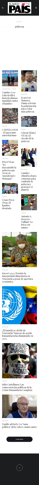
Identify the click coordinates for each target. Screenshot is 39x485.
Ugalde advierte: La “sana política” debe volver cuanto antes (19, 425)
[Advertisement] (19, 49)
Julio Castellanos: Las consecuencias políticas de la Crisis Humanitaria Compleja (17, 387)
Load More (19, 439)
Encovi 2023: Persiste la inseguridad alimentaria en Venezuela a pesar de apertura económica (17, 277)
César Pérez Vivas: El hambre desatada (8, 204)
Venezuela (5, 158)
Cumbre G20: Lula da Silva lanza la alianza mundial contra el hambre (10, 98)
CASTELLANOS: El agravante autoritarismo (10, 132)
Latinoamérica (6, 89)
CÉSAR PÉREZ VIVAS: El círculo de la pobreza (28, 137)
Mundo (14, 89)
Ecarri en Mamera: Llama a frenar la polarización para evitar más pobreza (28, 104)
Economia (24, 169)
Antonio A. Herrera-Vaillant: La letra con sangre (27, 222)
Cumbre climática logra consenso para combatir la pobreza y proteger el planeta (28, 181)
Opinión (4, 126)
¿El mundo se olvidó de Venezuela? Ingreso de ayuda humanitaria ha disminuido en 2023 (17, 334)
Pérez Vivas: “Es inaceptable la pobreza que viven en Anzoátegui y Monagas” (9, 170)
